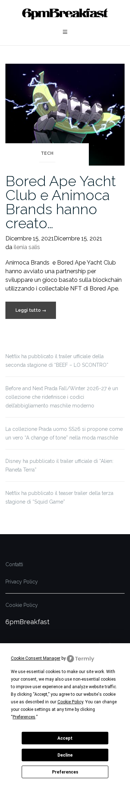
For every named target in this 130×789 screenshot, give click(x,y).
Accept (65, 738)
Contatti (14, 564)
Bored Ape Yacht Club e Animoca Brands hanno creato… (60, 201)
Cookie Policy (21, 605)
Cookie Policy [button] (70, 701)
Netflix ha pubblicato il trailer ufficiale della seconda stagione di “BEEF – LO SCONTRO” (56, 360)
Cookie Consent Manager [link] (35, 658)
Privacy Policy (21, 582)
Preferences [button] (24, 717)
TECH (47, 153)
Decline (65, 755)
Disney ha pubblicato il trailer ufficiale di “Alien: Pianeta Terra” (59, 465)
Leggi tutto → (31, 310)
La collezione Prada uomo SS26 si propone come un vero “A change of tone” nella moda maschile (64, 433)
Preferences (65, 772)
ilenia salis (27, 247)
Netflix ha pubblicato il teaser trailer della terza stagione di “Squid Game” (59, 497)
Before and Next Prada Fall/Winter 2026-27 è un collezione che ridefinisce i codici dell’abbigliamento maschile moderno (61, 397)
